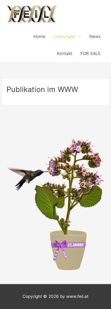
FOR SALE (90, 53)
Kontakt (64, 53)
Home (39, 36)
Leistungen (65, 36)
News (95, 36)
